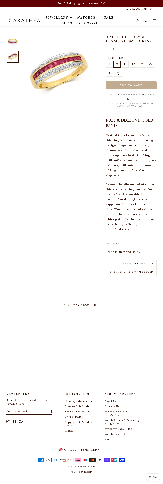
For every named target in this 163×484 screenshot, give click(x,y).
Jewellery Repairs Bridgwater (116, 413)
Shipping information (131, 271)
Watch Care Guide (116, 434)
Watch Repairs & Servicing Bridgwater (122, 422)
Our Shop (88, 23)
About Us (110, 401)
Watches (87, 17)
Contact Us (112, 406)
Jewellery (57, 17)
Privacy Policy (74, 416)
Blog (67, 23)
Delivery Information (78, 401)
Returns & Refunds (77, 406)
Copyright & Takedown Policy (79, 424)
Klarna (69, 430)
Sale (109, 17)
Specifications (131, 263)
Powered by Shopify (81, 471)
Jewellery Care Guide (118, 428)
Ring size (115, 58)
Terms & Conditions (77, 411)
